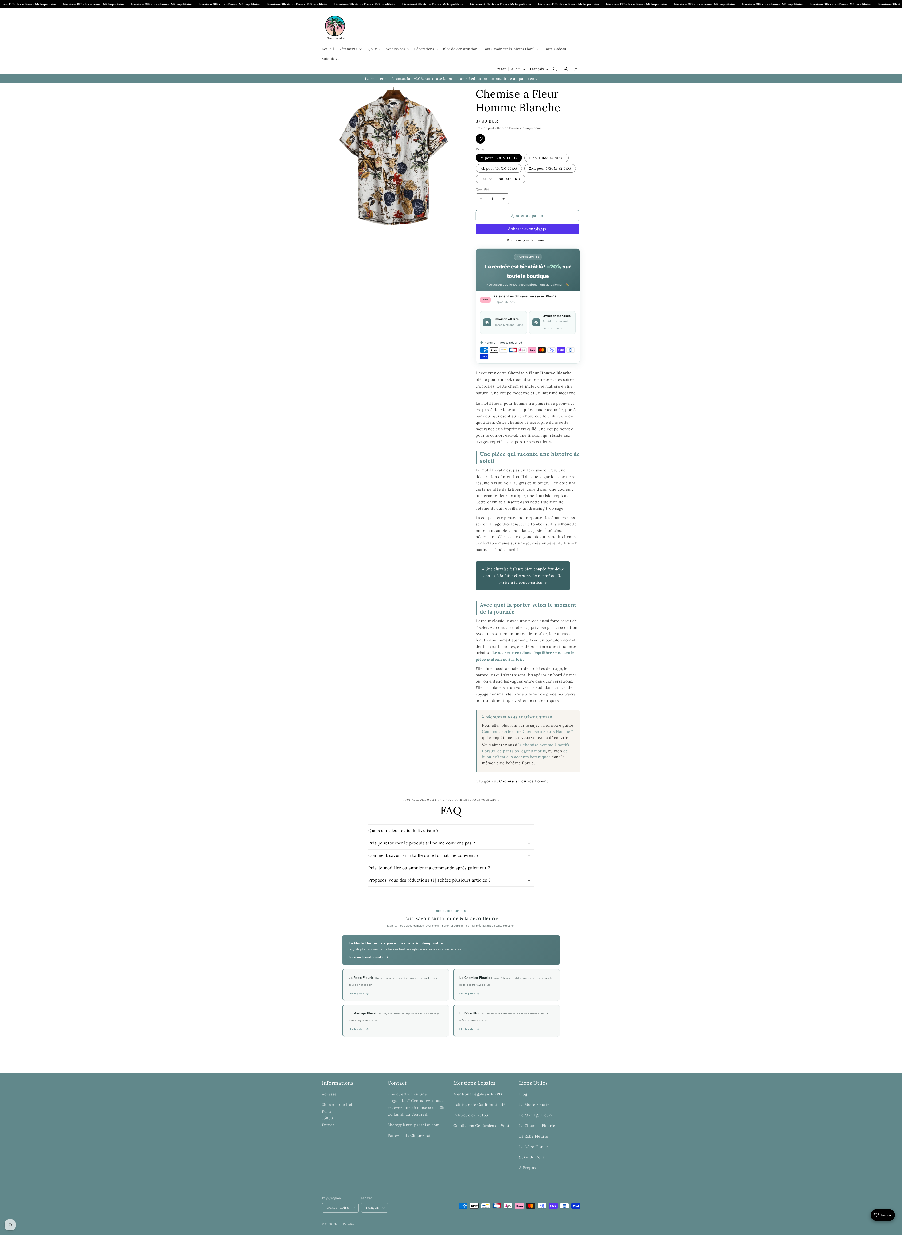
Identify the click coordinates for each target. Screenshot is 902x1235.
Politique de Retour (471, 1115)
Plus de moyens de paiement (527, 240)
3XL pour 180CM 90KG (500, 179)
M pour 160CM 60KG (499, 158)
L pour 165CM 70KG (546, 158)
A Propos (527, 1167)
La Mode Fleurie (534, 1104)
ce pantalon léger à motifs (521, 751)
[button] (350, 49)
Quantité (482, 189)
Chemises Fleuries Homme (524, 781)
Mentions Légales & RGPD (477, 1094)
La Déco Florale (533, 1146)
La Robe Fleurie (533, 1136)
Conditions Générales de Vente (482, 1125)
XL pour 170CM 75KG (499, 168)
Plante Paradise (344, 1224)
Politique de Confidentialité (479, 1104)
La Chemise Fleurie (537, 1125)
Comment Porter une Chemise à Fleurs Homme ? (527, 731)
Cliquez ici (420, 1135)
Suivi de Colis (531, 1157)
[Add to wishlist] (480, 139)
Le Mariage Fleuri (535, 1115)
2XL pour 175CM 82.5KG (550, 168)
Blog (523, 1094)
